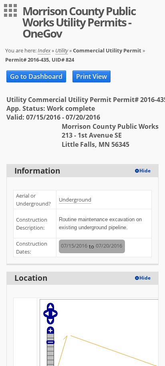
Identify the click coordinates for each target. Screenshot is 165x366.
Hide (145, 170)
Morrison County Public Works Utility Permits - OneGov (78, 22)
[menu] (10, 10)
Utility (61, 50)
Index (44, 50)
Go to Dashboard (36, 76)
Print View (91, 76)
